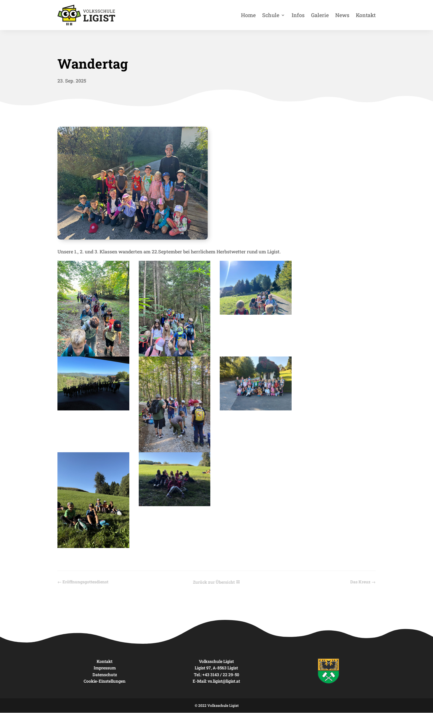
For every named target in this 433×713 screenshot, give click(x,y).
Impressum (105, 668)
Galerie (320, 15)
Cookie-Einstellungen (104, 681)
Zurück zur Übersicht (214, 582)
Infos (298, 15)
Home (248, 15)
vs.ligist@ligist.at (224, 681)
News (342, 15)
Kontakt (366, 15)
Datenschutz (104, 674)
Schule (270, 15)
